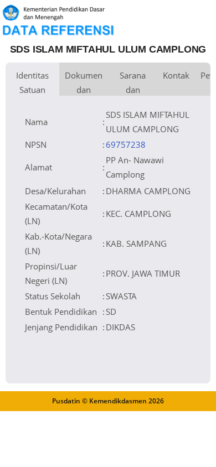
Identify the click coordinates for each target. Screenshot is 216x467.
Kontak (176, 75)
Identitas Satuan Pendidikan (32, 83)
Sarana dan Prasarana (133, 83)
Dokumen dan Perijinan (83, 83)
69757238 (126, 144)
